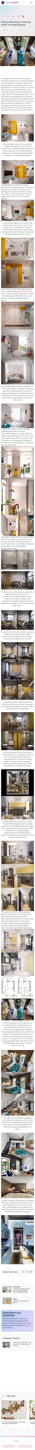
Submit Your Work (25, 1446)
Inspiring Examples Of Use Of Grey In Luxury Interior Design (22, 1344)
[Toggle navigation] (31, 2)
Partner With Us (9, 1446)
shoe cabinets (27, 291)
